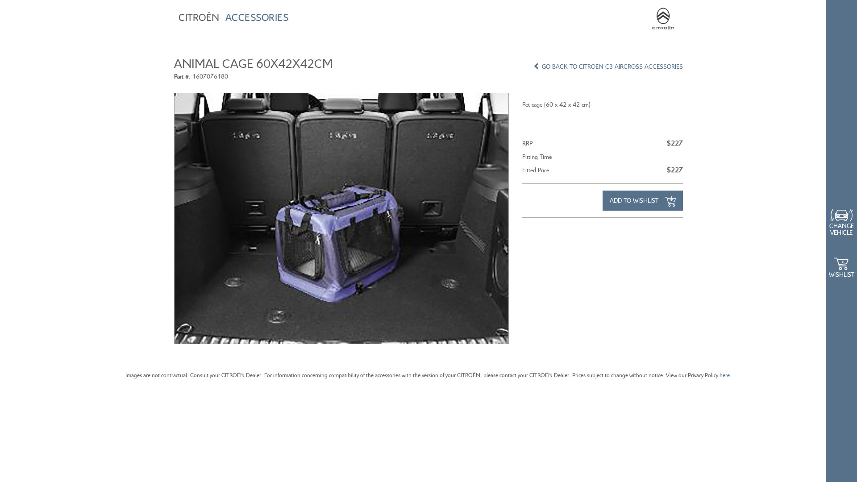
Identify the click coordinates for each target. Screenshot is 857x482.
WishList (841, 274)
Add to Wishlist (635, 200)
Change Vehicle (841, 229)
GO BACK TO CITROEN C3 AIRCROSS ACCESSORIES (611, 66)
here (725, 375)
